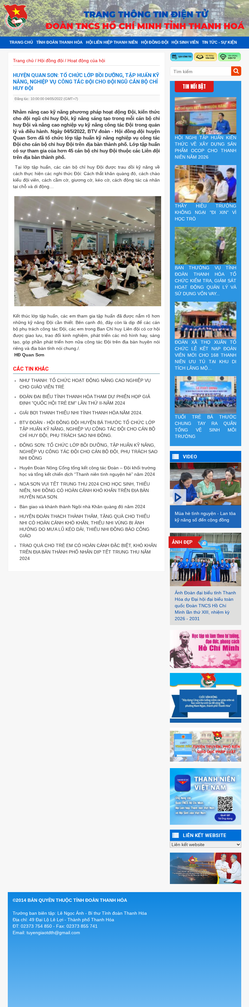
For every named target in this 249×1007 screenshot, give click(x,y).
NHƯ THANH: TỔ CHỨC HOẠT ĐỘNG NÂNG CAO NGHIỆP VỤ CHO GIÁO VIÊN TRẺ (85, 383)
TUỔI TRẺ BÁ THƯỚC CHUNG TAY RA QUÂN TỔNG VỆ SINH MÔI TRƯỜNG (205, 426)
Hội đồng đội (154, 42)
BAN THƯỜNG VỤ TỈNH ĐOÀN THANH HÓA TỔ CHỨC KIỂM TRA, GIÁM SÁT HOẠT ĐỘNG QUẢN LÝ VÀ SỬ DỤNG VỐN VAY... (205, 280)
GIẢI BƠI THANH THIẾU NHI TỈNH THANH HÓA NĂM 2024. (81, 412)
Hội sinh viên (185, 42)
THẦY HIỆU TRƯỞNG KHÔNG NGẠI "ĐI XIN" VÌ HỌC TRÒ (205, 212)
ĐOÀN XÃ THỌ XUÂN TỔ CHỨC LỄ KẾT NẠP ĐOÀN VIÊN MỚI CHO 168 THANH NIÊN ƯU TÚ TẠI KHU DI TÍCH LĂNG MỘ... (205, 355)
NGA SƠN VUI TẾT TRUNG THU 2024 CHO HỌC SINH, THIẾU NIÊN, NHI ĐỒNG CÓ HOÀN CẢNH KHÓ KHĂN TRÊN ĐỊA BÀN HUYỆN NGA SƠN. (84, 490)
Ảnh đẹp (182, 542)
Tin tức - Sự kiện (219, 42)
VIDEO (190, 457)
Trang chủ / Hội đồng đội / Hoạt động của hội (59, 60)
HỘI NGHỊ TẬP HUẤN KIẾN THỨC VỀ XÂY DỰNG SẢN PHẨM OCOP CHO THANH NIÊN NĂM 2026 (205, 147)
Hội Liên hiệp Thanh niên (112, 42)
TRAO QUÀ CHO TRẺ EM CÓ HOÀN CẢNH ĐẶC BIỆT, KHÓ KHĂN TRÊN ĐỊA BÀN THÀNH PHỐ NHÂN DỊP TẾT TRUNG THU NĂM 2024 (88, 552)
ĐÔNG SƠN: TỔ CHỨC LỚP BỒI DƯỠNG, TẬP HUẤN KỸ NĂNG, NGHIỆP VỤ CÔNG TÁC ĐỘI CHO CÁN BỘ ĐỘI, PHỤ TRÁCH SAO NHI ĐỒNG (88, 451)
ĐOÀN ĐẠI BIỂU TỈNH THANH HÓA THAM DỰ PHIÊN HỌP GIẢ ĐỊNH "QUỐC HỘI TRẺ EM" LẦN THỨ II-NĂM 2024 (84, 400)
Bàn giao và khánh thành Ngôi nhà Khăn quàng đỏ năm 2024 (82, 506)
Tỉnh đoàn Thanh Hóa (59, 42)
